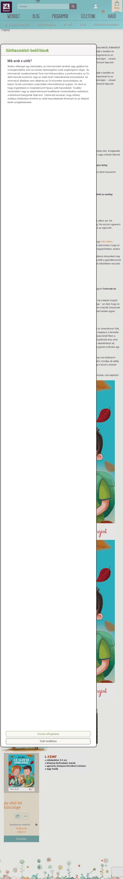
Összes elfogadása (48, 734)
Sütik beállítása (48, 741)
